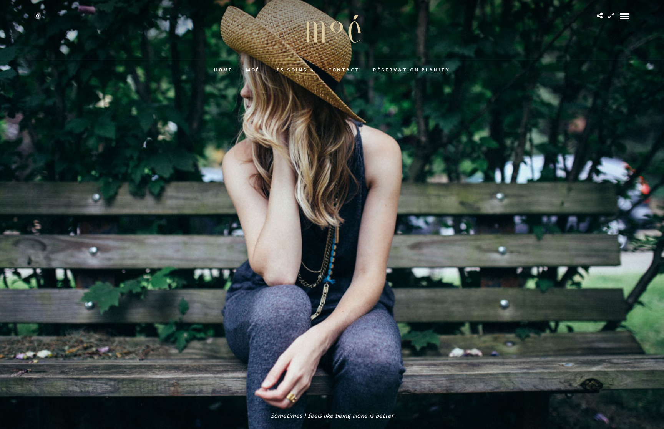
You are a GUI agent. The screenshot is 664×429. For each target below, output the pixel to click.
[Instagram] (37, 15)
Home (223, 70)
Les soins (290, 70)
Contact (344, 70)
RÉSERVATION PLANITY (411, 70)
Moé (253, 70)
